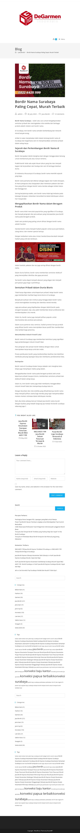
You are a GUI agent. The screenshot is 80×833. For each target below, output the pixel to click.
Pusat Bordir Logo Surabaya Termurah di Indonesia (57, 435)
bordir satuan (18, 649)
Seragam (17, 624)
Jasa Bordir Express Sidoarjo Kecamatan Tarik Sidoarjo (31, 555)
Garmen (17, 597)
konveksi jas (54, 671)
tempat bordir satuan (47, 685)
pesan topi (18, 685)
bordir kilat (24, 646)
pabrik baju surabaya (33, 682)
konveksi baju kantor (37, 671)
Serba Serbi (18, 628)
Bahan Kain (18, 590)
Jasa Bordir (46, 114)
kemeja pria (21, 671)
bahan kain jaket (26, 638)
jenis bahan (58, 667)
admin (20, 114)
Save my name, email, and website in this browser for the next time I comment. (39, 488)
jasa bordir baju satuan (49, 649)
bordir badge (42, 638)
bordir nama (60, 646)
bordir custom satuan (52, 638)
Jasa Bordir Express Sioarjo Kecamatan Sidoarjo (38, 662)
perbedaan (42, 682)
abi (16, 570)
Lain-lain (17, 616)
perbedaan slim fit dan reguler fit (54, 682)
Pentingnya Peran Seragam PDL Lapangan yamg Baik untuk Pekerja (36, 519)
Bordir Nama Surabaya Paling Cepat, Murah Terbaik (43, 52)
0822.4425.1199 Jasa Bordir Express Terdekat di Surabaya (32, 549)
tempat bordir (37, 685)
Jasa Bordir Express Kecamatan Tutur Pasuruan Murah (46, 655)
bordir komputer (32, 646)
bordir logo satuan (43, 646)
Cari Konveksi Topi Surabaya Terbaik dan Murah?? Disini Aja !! (38, 570)
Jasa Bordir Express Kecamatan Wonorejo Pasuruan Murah (33, 657)
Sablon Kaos (19, 620)
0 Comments (59, 114)
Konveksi (18, 612)
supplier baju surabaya (27, 685)
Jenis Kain (18, 605)
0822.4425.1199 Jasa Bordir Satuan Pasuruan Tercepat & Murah (40, 437)
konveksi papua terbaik (36, 676)
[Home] (15, 52)
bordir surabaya (27, 649)
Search (17, 505)
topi (21, 688)
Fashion (17, 593)
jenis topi (18, 609)
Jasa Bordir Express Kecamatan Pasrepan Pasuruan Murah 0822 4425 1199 (23, 428)
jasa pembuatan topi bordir (47, 667)
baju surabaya (35, 638)
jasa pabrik (37, 667)
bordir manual (52, 646)
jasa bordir (38, 649)
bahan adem (18, 638)
